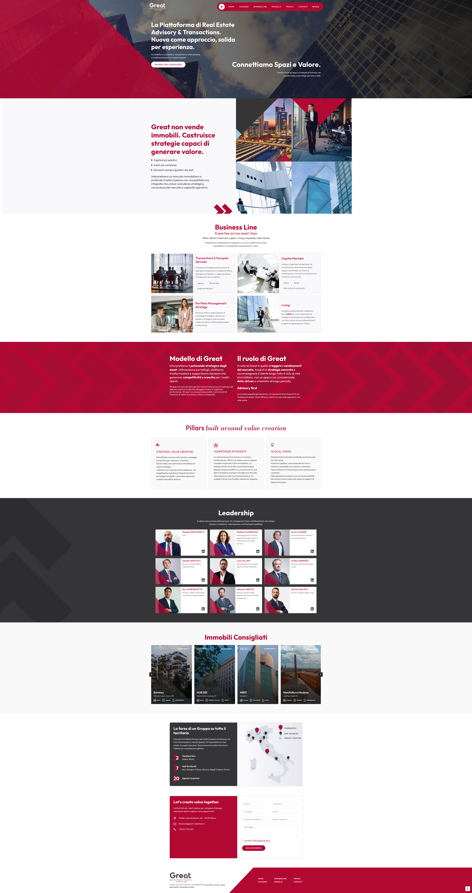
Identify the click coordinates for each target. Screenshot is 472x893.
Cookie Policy (208, 885)
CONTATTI (298, 882)
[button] (151, 674)
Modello (276, 6)
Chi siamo (244, 6)
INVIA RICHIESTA (254, 848)
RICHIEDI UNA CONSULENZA (168, 64)
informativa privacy (261, 840)
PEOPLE (297, 879)
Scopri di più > (183, 649)
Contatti (303, 6)
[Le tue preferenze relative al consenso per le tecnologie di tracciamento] (467, 888)
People (290, 6)
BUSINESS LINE (280, 879)
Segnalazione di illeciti (187, 887)
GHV (289, 314)
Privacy (216, 885)
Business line (260, 6)
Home (231, 6)
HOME (260, 879)
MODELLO (278, 882)
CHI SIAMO (262, 882)
